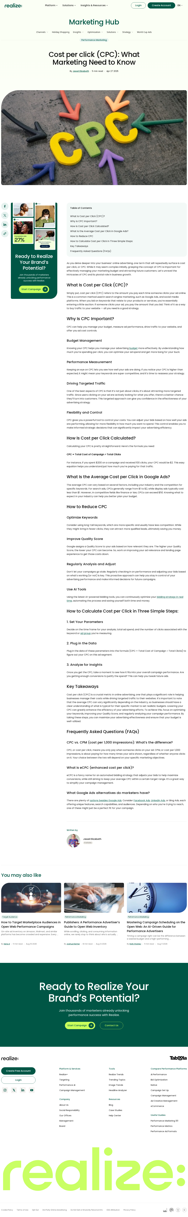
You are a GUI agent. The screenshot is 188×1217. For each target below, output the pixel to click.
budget (133, 348)
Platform (50, 5)
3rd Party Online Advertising (54, 1210)
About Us (63, 1104)
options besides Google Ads (106, 800)
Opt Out (35, 1210)
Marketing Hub (94, 22)
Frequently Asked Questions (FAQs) (90, 251)
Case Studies (115, 1110)
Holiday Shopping (60, 32)
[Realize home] (13, 5)
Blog (111, 1104)
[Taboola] (178, 1058)
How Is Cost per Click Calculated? (89, 226)
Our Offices (65, 1115)
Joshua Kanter (73, 944)
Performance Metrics (161, 1126)
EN (179, 5)
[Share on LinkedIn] (5, 224)
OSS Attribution (113, 1210)
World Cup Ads (144, 32)
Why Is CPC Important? (83, 221)
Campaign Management (72, 1090)
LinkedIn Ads (158, 800)
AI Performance (159, 1074)
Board (62, 1126)
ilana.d (7, 944)
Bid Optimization (159, 1079)
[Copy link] (5, 233)
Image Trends (116, 1085)
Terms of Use (22, 1210)
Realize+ (63, 1074)
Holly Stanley (135, 944)
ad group (85, 633)
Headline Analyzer (118, 1090)
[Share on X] (5, 215)
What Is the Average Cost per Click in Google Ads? (99, 231)
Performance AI (67, 1085)
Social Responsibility (69, 1110)
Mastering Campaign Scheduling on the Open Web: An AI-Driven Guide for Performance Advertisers (156, 926)
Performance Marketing (94, 40)
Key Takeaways (79, 246)
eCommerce (157, 1106)
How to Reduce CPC (81, 236)
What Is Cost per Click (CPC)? (87, 216)
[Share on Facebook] (5, 206)
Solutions (68, 5)
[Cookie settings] (184, 1210)
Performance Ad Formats (164, 1131)
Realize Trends (116, 1074)
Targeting (64, 1079)
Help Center (115, 1115)
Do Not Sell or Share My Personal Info (87, 1210)
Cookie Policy (7, 1210)
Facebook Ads (142, 800)
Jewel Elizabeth (81, 71)
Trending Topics (117, 1079)
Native (154, 1085)
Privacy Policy (130, 1210)
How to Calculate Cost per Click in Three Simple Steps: (101, 241)
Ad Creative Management (164, 1100)
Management (66, 1120)
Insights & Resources (93, 5)
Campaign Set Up (160, 1090)
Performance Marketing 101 (164, 1120)
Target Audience (9, 917)
